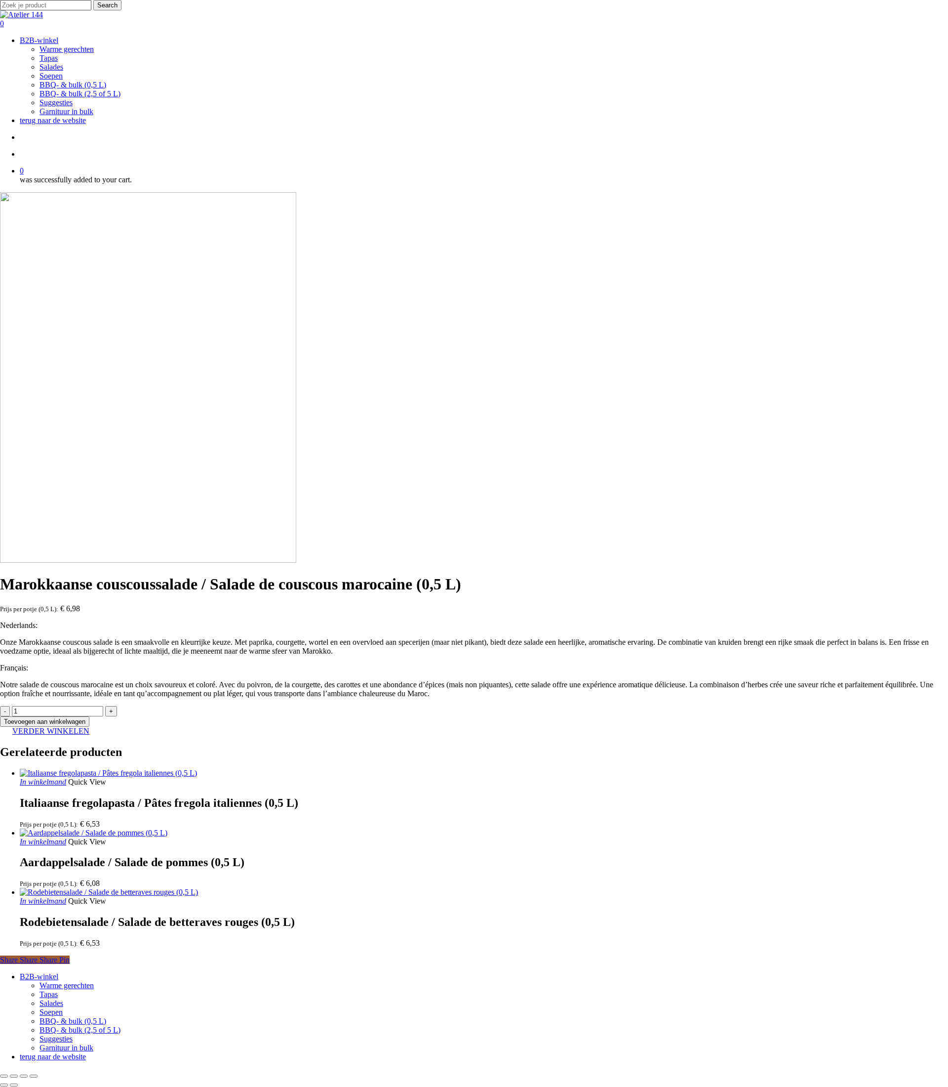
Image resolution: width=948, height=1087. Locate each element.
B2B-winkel (39, 976)
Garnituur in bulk (66, 1048)
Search (107, 5)
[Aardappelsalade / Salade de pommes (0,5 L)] (93, 833)
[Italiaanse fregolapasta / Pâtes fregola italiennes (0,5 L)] (108, 773)
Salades (51, 1003)
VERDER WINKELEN (50, 731)
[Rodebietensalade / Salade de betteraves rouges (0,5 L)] (109, 892)
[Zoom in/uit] (4, 1076)
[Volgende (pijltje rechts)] (14, 1085)
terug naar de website (53, 1056)
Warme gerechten (67, 985)
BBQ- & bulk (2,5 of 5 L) (80, 1030)
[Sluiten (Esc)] (34, 1076)
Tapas (49, 994)
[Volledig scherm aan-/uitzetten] (14, 1076)
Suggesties (56, 1039)
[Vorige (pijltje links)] (4, 1085)
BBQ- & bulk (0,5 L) (73, 1021)
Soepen (51, 1012)
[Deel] (24, 1076)
